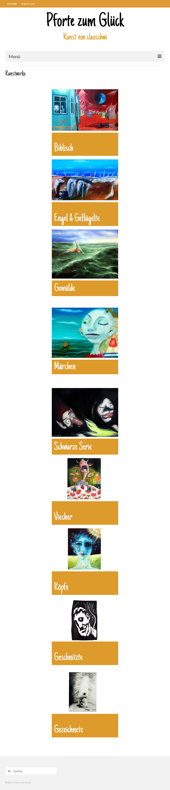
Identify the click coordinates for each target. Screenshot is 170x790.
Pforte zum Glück (85, 22)
